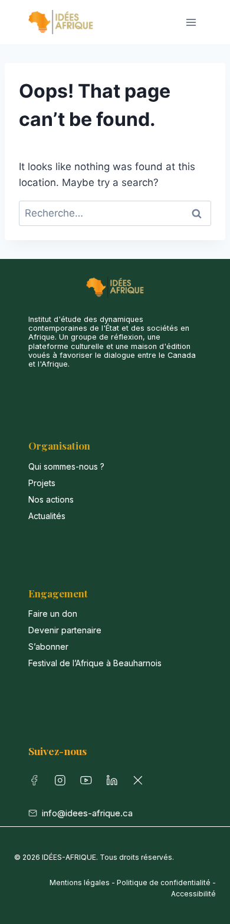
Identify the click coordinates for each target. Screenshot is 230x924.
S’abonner (48, 647)
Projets (41, 483)
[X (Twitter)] (140, 783)
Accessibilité (193, 893)
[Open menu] (191, 22)
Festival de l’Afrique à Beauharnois (95, 663)
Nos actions (51, 499)
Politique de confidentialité (164, 882)
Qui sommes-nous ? (66, 466)
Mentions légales (80, 882)
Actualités (46, 516)
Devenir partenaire (64, 630)
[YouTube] (88, 783)
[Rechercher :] (115, 213)
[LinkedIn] (114, 783)
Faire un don (52, 614)
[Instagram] (62, 783)
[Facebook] (36, 783)
